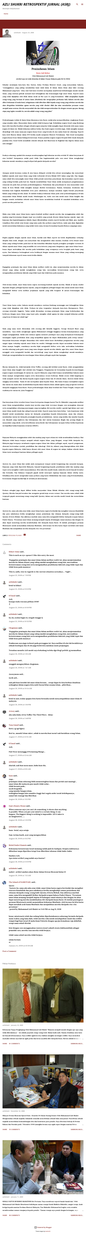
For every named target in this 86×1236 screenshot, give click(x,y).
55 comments (14, 1129)
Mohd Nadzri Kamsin (18, 845)
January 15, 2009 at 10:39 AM (21, 946)
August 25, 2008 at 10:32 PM (20, 621)
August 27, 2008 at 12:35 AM (20, 737)
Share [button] (78, 535)
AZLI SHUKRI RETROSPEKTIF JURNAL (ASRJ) (36, 4)
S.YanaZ (12, 596)
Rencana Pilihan (15, 535)
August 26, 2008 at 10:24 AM (20, 688)
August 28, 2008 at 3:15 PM (20, 799)
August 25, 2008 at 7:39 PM (20, 575)
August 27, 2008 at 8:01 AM (20, 769)
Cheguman (13, 628)
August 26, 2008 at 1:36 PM (20, 705)
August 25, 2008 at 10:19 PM (20, 607)
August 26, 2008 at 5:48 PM (20, 718)
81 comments (14, 1044)
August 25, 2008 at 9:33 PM (20, 589)
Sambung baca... (77, 1044)
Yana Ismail (14, 725)
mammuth (47, 1231)
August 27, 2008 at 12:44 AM (20, 755)
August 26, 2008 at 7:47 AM (20, 668)
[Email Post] (24, 535)
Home (6, 14)
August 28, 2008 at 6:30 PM (20, 862)
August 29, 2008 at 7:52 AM (20, 875)
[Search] (77, 4)
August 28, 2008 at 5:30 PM (20, 820)
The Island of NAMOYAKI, (20, 882)
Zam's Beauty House (17, 806)
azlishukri (13, 582)
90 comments (14, 1215)
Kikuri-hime (14, 552)
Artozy (12, 711)
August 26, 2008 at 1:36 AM (20, 654)
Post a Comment (9, 951)
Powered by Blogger (44, 1227)
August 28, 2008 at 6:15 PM (20, 838)
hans (11, 776)
